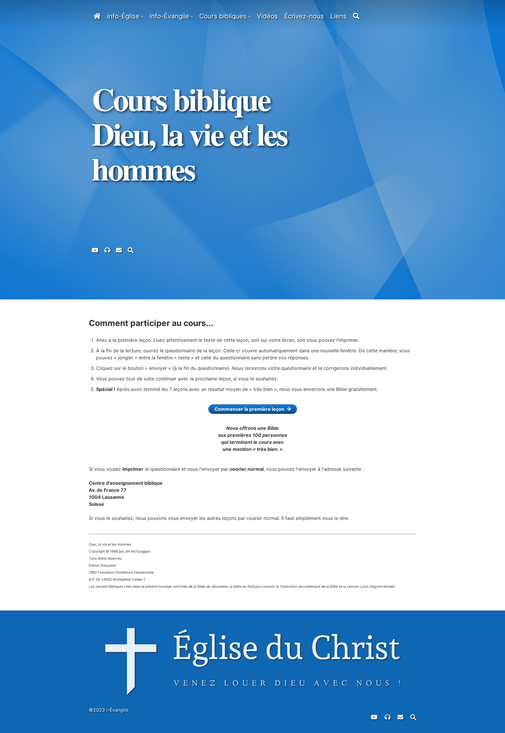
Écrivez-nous (304, 16)
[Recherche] (131, 250)
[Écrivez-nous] (119, 250)
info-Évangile (169, 16)
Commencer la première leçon (251, 409)
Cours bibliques (223, 16)
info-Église (123, 16)
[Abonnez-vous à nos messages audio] (107, 250)
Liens (339, 16)
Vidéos (267, 16)
